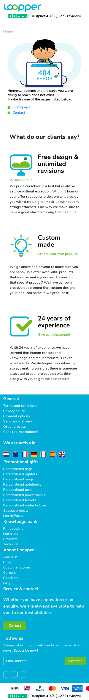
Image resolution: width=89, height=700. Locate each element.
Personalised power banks (24, 495)
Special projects (16, 510)
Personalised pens (17, 489)
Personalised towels (19, 500)
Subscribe (75, 661)
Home (8, 31)
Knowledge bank (20, 521)
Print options (13, 528)
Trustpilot (42, 16)
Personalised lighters (20, 474)
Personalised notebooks (22, 484)
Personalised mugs (18, 479)
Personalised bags (18, 469)
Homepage (21, 107)
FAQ (6, 583)
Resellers (10, 577)
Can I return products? (20, 431)
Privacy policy (14, 411)
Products (10, 539)
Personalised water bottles (24, 505)
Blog (7, 562)
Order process (14, 426)
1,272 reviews (68, 16)
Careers (9, 572)
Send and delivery (17, 421)
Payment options (16, 416)
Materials (10, 533)
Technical (10, 544)
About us (10, 557)
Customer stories (16, 567)
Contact (19, 112)
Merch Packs (13, 515)
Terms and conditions (20, 405)
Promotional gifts (20, 462)
